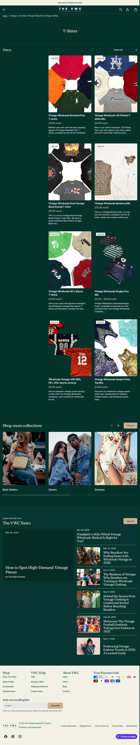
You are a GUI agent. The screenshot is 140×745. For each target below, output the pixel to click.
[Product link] (69, 95)
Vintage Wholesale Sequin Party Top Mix (111, 375)
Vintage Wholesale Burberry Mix (111, 200)
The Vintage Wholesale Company (38, 723)
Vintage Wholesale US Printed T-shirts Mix (110, 115)
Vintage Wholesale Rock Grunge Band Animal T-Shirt (66, 202)
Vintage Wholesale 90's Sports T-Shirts (66, 289)
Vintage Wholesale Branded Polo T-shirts (64, 115)
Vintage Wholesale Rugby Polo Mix (111, 289)
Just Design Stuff (34, 727)
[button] (4, 10)
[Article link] (37, 549)
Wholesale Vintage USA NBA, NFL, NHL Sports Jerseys (65, 375)
